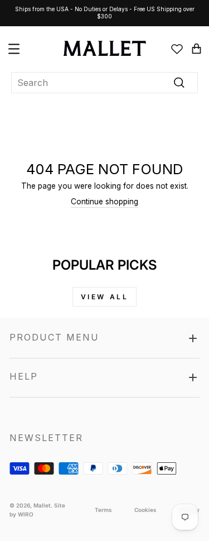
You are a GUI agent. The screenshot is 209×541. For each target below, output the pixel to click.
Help (23, 376)
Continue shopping (104, 201)
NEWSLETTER (46, 437)
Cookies (145, 509)
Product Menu (54, 337)
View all (105, 297)
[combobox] (104, 83)
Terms (103, 509)
